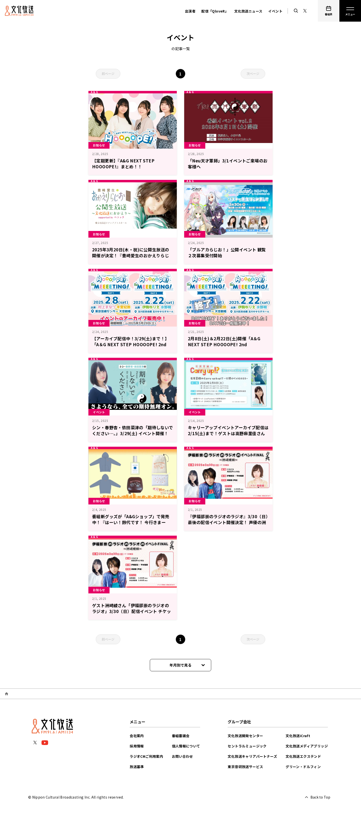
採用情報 (137, 746)
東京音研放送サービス (245, 766)
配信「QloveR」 (214, 11)
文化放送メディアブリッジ (307, 746)
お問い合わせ (182, 756)
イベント (275, 11)
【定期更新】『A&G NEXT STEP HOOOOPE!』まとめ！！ (123, 163)
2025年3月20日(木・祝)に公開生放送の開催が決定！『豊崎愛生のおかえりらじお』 (130, 255)
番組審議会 (181, 735)
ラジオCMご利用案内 (146, 756)
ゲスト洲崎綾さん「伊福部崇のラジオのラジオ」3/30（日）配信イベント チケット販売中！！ (131, 611)
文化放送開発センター (245, 735)
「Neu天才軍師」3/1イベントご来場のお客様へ (227, 163)
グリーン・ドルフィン (303, 766)
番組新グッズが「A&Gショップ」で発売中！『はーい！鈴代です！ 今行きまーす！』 (130, 522)
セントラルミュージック (247, 746)
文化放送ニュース (248, 11)
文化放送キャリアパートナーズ (252, 756)
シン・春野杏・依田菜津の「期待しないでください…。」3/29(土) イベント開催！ (132, 430)
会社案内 (137, 735)
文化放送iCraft (298, 735)
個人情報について (186, 746)
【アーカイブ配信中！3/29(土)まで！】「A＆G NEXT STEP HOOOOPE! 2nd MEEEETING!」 (130, 344)
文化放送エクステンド (303, 756)
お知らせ (99, 145)
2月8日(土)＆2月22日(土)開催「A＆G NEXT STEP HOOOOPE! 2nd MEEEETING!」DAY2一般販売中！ (224, 344)
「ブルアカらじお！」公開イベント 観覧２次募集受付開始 (227, 252)
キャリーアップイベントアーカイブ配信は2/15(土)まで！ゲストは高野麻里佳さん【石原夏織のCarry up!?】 (228, 433)
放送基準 (137, 766)
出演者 (190, 11)
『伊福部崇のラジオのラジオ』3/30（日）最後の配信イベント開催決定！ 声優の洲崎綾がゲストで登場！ (228, 522)
